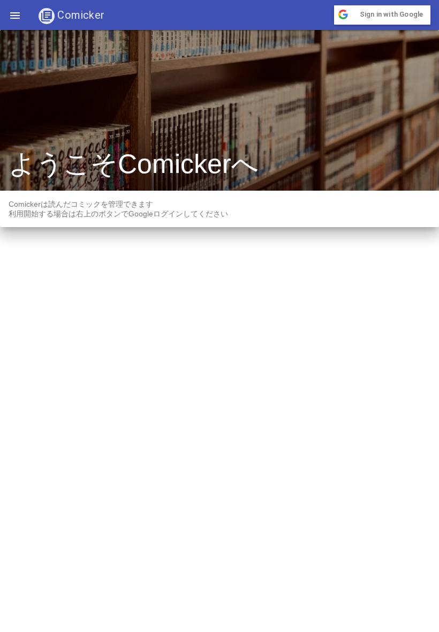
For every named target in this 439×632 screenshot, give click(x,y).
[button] (15, 15)
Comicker (80, 15)
